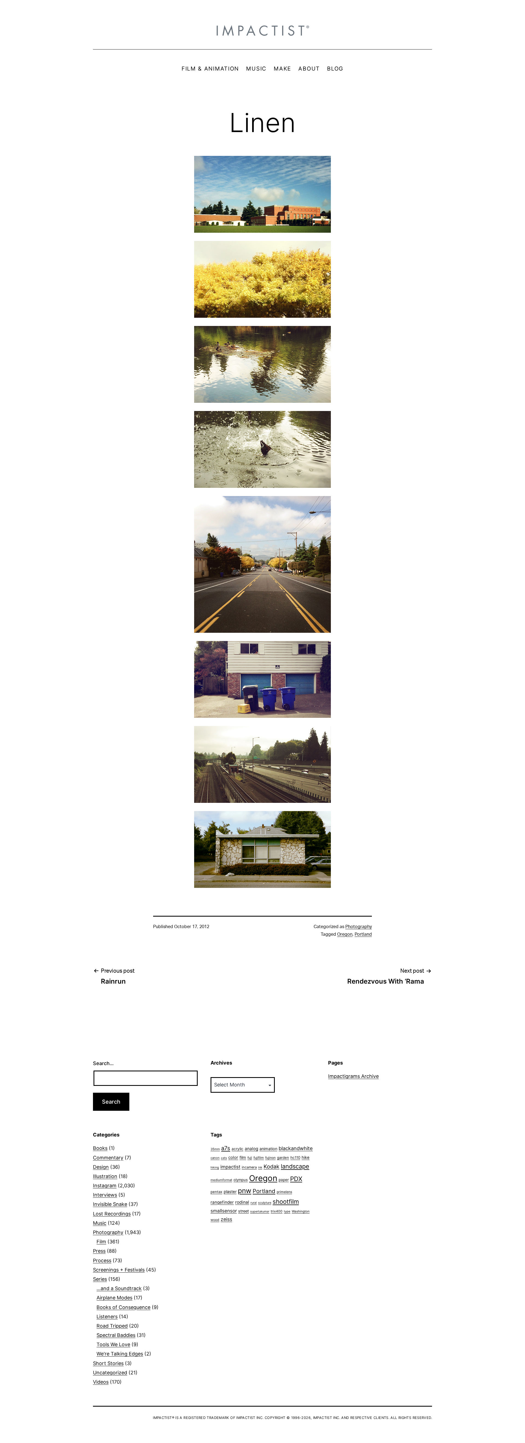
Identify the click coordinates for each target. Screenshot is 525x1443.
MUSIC (256, 68)
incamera (249, 1167)
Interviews (105, 1195)
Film (101, 1241)
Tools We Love (113, 1344)
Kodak (271, 1166)
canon (215, 1158)
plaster (230, 1191)
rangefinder (222, 1202)
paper (284, 1179)
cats (224, 1158)
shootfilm (286, 1201)
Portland (363, 934)
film (243, 1157)
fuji (249, 1158)
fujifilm (258, 1158)
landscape (295, 1166)
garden (283, 1157)
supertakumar (259, 1211)
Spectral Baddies (116, 1335)
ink (260, 1167)
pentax (216, 1192)
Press (99, 1251)
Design (101, 1167)
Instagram (104, 1185)
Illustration (105, 1176)
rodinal (242, 1202)
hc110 (295, 1157)
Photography (358, 927)
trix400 (276, 1211)
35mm (215, 1149)
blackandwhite (296, 1148)
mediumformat (221, 1180)
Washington (301, 1211)
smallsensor (224, 1211)
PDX (296, 1178)
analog (251, 1148)
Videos (101, 1382)
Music (99, 1223)
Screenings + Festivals (119, 1270)
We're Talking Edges (120, 1354)
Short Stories (108, 1363)
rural (253, 1203)
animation (268, 1148)
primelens (284, 1192)
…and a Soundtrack (119, 1288)
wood (215, 1220)
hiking (215, 1167)
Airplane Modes (114, 1298)
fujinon (270, 1158)
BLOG (335, 68)
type (287, 1211)
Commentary (108, 1158)
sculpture (264, 1203)
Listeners (107, 1316)
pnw (244, 1191)
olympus (241, 1179)
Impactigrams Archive (353, 1076)
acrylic (237, 1149)
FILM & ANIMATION (210, 68)
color (233, 1157)
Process (102, 1260)
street (243, 1211)
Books (100, 1148)
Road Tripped (112, 1326)
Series (100, 1279)
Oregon (344, 934)
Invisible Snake (110, 1204)
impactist (230, 1167)
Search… (103, 1063)
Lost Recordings (112, 1214)
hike (306, 1157)
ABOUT (309, 68)
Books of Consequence (123, 1307)
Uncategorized (110, 1372)
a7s (225, 1148)
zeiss (226, 1219)
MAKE (282, 68)
